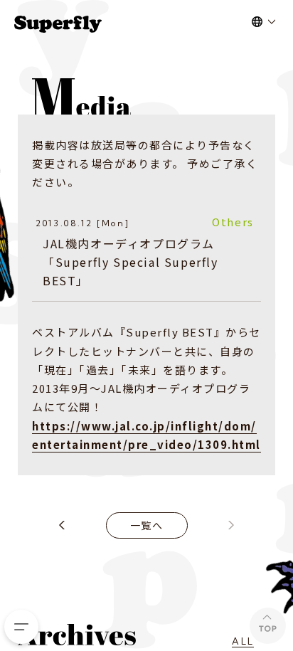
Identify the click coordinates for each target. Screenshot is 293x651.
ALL (243, 641)
